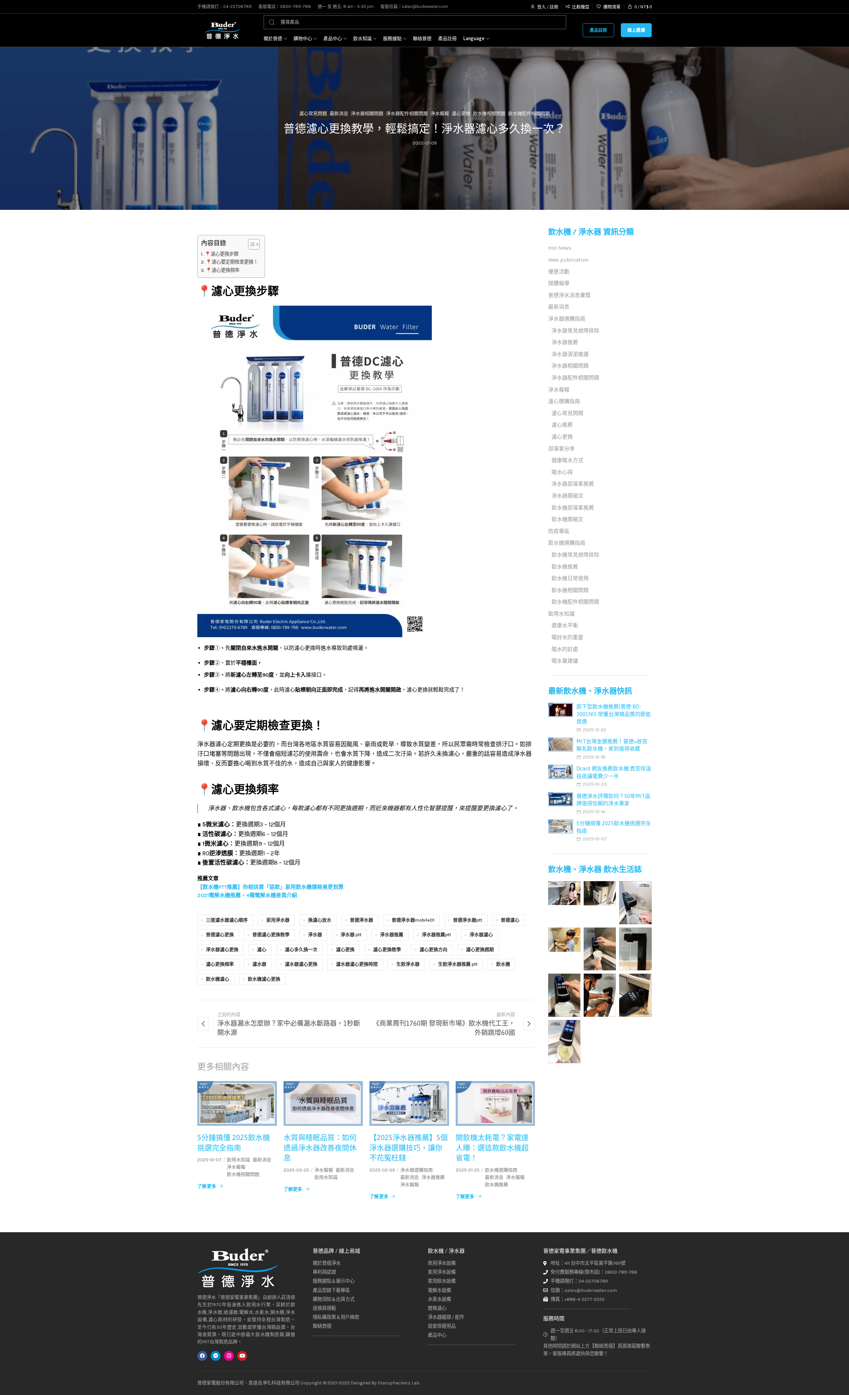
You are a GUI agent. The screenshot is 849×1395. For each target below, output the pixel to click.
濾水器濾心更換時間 (357, 964)
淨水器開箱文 (567, 496)
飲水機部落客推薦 (573, 508)
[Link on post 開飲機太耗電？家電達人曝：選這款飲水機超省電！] (495, 1103)
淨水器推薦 (391, 935)
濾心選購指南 (564, 401)
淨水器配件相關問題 (407, 113)
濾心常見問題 (313, 113)
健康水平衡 (565, 625)
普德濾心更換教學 (271, 935)
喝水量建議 (565, 661)
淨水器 (315, 935)
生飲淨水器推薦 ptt (458, 964)
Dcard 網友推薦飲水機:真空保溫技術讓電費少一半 (613, 772)
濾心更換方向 (433, 949)
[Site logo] (222, 30)
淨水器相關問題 (367, 113)
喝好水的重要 (567, 637)
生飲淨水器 (408, 964)
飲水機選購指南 (501, 1170)
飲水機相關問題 (489, 113)
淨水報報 (439, 113)
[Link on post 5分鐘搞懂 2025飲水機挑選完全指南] (237, 1103)
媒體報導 (558, 283)
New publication (568, 260)
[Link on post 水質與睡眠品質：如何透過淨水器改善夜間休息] (323, 1103)
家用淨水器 (278, 920)
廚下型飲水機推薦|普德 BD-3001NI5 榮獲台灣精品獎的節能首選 (613, 713)
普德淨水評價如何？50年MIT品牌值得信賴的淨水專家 (613, 799)
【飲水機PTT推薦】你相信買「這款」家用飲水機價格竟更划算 (270, 887)
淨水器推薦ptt (436, 935)
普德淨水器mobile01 (413, 920)
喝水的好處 (565, 649)
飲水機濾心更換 (264, 979)
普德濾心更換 (220, 935)
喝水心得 (562, 472)
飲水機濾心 (217, 979)
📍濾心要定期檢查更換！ (232, 262)
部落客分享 (561, 449)
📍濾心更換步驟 (221, 254)
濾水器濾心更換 (301, 964)
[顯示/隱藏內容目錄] (250, 244)
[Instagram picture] (564, 893)
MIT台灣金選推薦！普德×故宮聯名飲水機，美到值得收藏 (611, 745)
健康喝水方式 (567, 460)
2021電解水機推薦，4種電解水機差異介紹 (247, 895)
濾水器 (259, 964)
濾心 (261, 949)
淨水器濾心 (481, 935)
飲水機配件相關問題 (529, 113)
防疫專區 (558, 531)
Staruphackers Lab (399, 1383)
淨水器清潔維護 (570, 354)
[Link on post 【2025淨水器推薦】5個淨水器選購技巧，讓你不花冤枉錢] (409, 1103)
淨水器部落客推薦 (573, 484)
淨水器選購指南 (416, 1170)
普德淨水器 (361, 920)
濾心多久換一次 (301, 949)
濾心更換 (461, 113)
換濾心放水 (319, 920)
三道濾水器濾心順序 (227, 920)
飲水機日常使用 (570, 578)
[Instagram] (229, 1356)
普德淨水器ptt (467, 920)
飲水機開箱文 (567, 519)
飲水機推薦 (496, 1185)
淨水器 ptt (351, 935)
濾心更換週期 (480, 949)
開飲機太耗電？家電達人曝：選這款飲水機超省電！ (492, 1147)
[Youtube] (242, 1356)
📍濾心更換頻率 (222, 270)
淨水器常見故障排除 (575, 331)
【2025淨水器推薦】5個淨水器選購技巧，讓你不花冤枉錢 (408, 1147)
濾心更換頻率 (220, 964)
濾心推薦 (562, 425)
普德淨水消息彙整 (569, 295)
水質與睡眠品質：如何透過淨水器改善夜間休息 (320, 1147)
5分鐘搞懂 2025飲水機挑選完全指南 (233, 1142)
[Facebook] (202, 1356)
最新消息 (339, 113)
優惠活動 (558, 272)
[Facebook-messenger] (216, 1356)
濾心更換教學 (387, 949)
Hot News (559, 248)
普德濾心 (510, 920)
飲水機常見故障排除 (575, 555)
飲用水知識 (238, 1160)
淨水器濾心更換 (222, 949)
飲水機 (503, 964)
